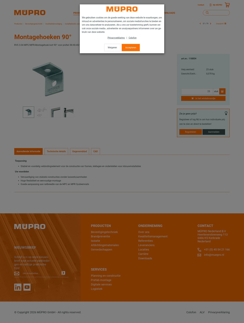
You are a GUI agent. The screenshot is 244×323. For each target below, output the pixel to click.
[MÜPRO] (122, 9)
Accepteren (130, 47)
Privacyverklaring (116, 37)
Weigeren (112, 47)
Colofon (133, 37)
